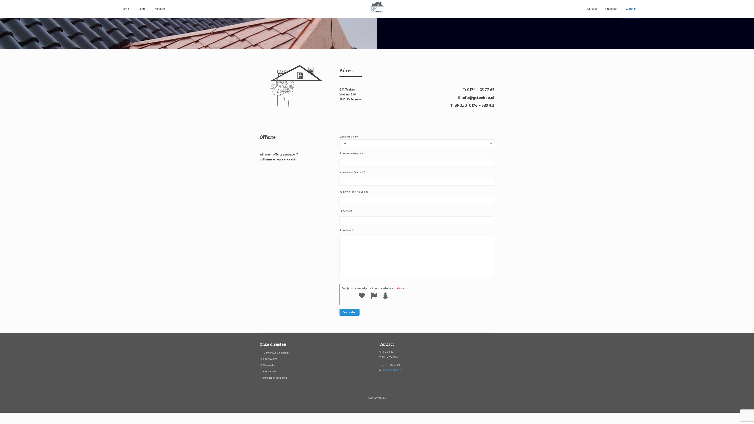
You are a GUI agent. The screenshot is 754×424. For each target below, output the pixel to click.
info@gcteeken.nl (392, 369)
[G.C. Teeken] (377, 9)
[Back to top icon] (735, 416)
